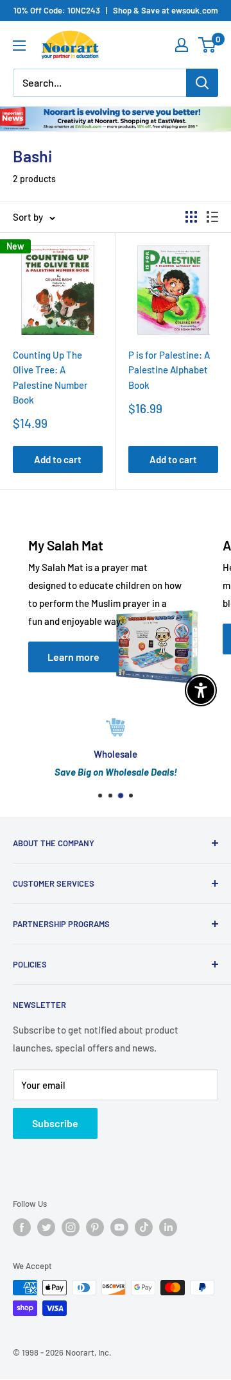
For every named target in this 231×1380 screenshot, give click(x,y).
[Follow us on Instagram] (71, 1227)
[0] (208, 45)
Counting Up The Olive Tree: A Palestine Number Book (50, 377)
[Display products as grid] (191, 217)
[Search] (202, 83)
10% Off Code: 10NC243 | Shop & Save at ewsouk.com (115, 10)
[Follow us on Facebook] (22, 1227)
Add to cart (57, 459)
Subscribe (55, 1123)
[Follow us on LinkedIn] (168, 1227)
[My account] (181, 45)
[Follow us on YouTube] (119, 1227)
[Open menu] (19, 45)
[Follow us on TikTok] (144, 1227)
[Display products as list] (212, 217)
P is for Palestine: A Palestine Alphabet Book (169, 370)
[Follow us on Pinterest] (95, 1227)
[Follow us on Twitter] (46, 1227)
